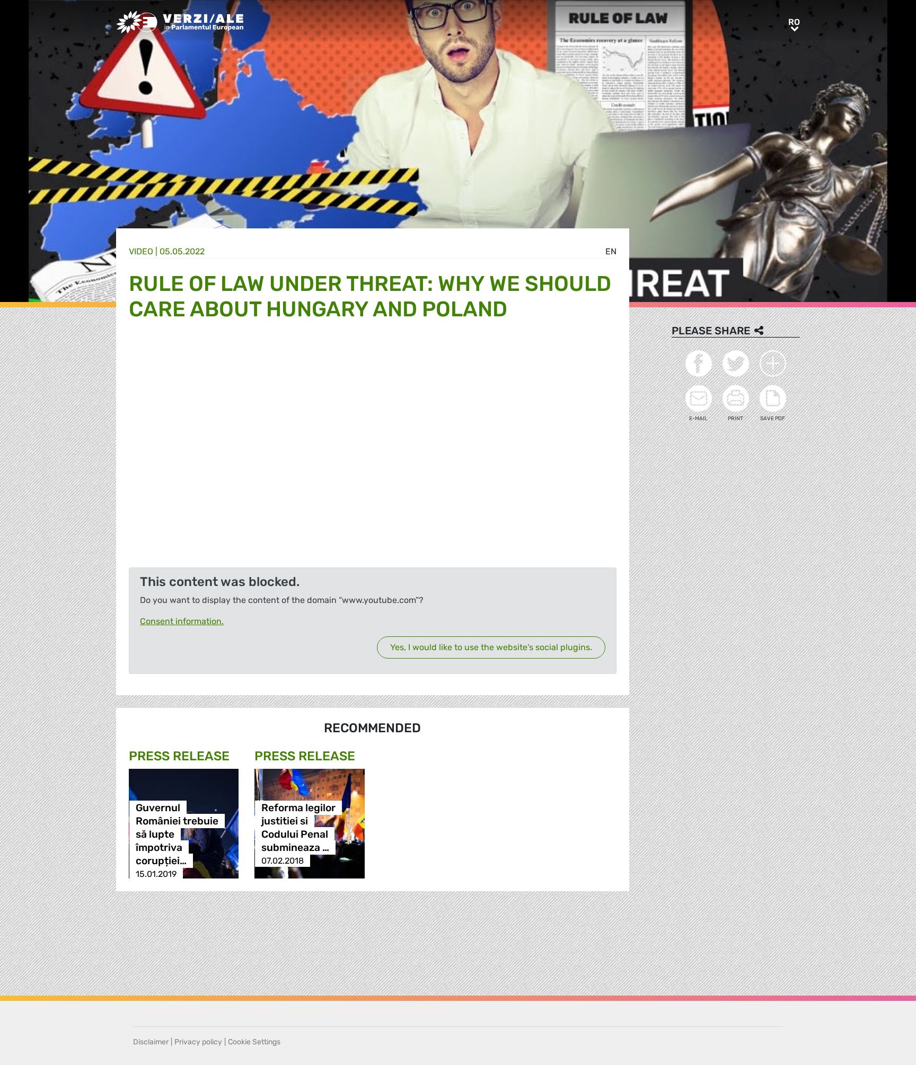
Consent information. (182, 621)
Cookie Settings (254, 1041)
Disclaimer (151, 1041)
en (610, 251)
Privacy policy (198, 1041)
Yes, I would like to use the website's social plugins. (491, 647)
